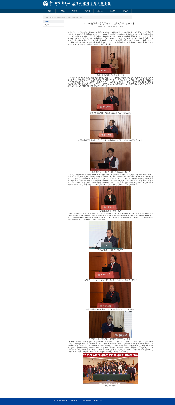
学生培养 (112, 11)
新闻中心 (52, 17)
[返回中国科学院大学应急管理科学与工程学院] (94, 2)
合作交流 (125, 11)
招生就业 (100, 11)
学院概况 (62, 11)
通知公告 (47, 25)
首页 (49, 11)
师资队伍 (74, 11)
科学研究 (87, 11)
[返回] (58, 2)
